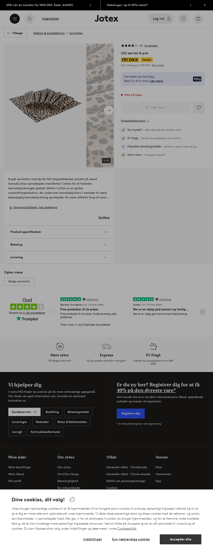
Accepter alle (180, 539)
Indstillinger (92, 539)
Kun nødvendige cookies (131, 539)
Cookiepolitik (126, 528)
